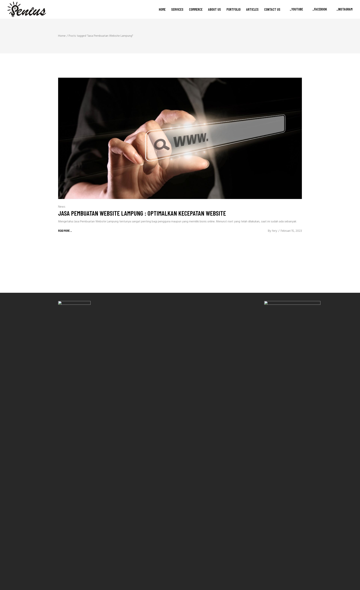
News (61, 206)
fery (274, 231)
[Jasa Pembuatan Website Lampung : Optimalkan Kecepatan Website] (180, 138)
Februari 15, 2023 (291, 231)
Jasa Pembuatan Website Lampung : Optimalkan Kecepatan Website (142, 213)
